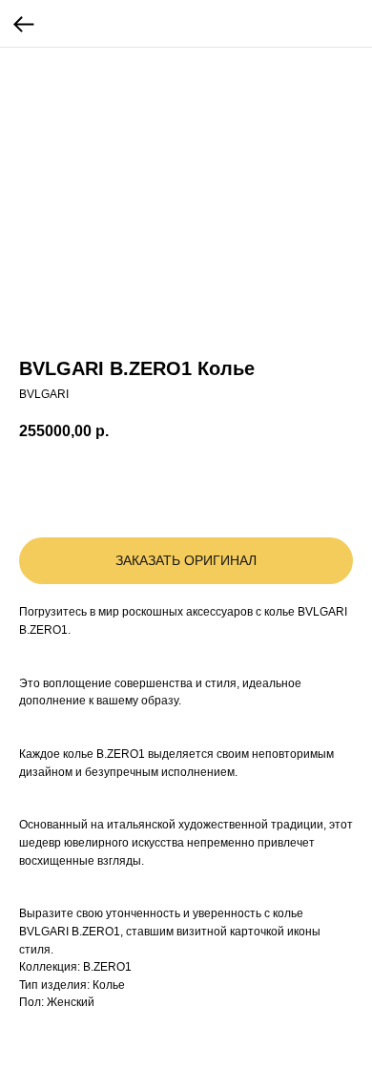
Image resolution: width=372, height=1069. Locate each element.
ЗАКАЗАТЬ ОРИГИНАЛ (186, 560)
